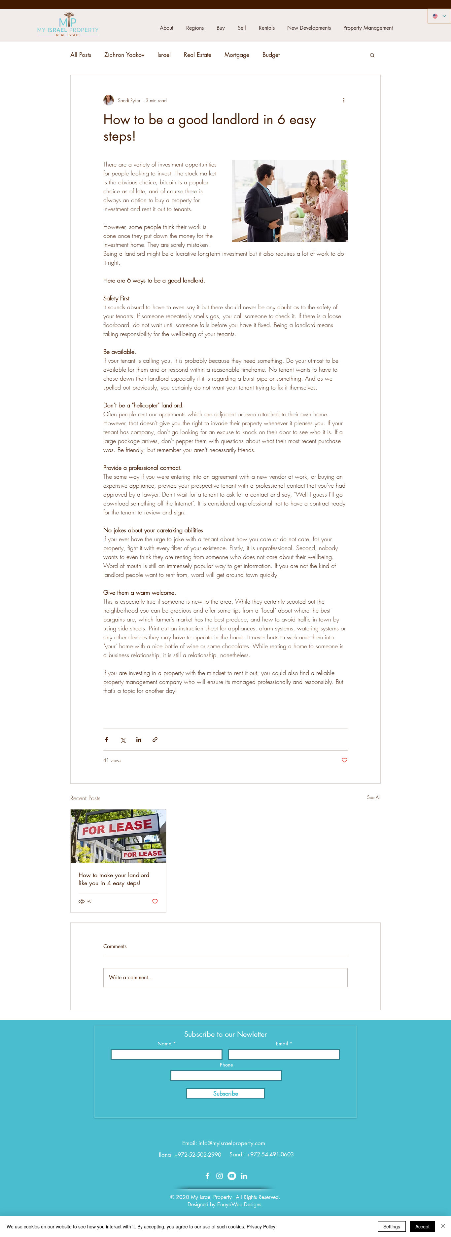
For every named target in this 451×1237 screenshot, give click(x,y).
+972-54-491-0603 (270, 1154)
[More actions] (344, 100)
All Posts (80, 54)
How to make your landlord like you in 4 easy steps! (114, 879)
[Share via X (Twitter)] (123, 739)
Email (282, 1043)
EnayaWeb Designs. (240, 1204)
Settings (391, 1226)
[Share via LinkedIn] (139, 739)
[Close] (443, 1226)
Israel (164, 54)
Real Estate (197, 54)
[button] (166, 28)
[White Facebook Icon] (207, 1176)
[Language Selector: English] (439, 16)
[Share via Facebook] (106, 739)
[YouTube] (231, 1176)
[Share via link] (155, 739)
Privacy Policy (261, 1226)
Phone (226, 1064)
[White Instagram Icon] (219, 1176)
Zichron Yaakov (124, 54)
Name (164, 1043)
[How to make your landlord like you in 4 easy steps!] (118, 836)
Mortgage (237, 54)
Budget (271, 54)
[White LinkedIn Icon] (244, 1176)
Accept (422, 1226)
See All (374, 797)
